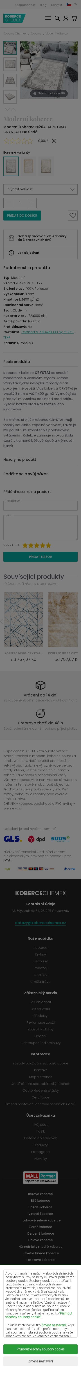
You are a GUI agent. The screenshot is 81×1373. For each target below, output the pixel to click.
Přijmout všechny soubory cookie (40, 1349)
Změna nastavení (40, 1361)
